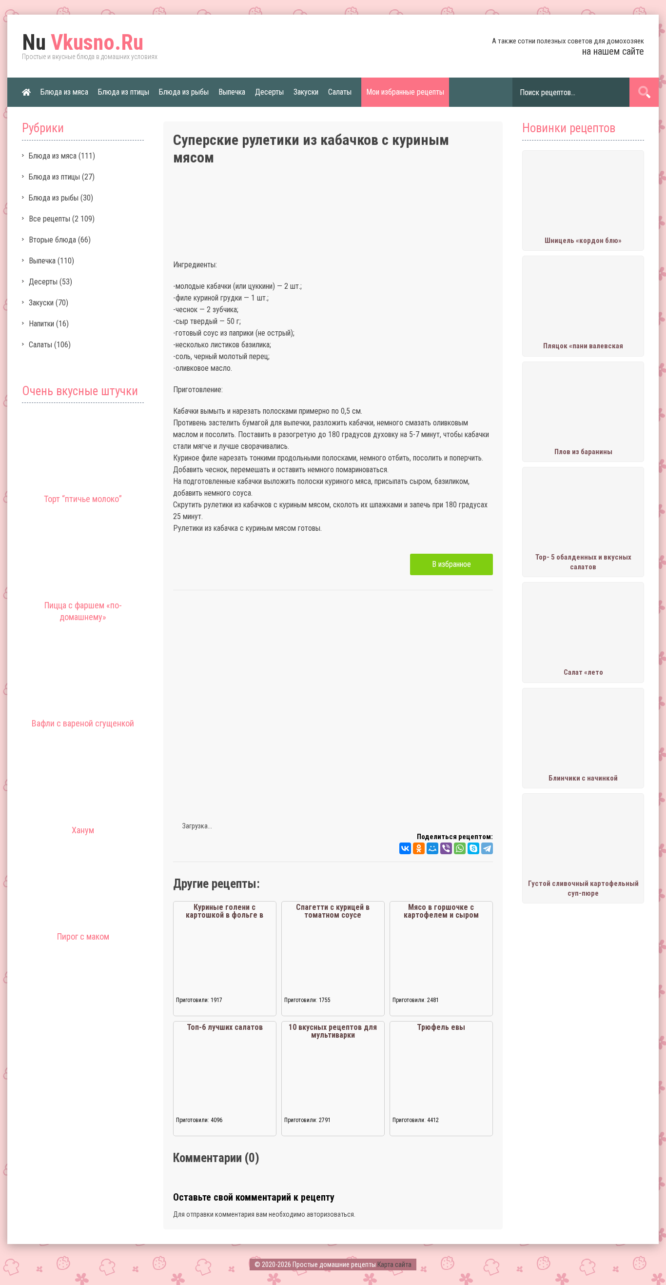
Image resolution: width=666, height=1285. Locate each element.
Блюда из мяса (64, 92)
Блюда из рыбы (184, 92)
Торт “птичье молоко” (83, 499)
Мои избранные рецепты (405, 92)
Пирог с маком (83, 936)
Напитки (41, 323)
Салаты (340, 92)
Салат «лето (583, 672)
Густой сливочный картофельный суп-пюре (583, 888)
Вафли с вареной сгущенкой (83, 723)
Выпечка (231, 92)
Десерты (269, 92)
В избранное (451, 564)
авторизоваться (330, 1214)
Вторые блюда (52, 239)
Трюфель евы (441, 1027)
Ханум (83, 830)
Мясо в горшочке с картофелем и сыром (441, 911)
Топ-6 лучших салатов (225, 1027)
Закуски (306, 92)
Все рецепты (49, 218)
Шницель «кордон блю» (583, 240)
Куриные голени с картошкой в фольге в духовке (224, 915)
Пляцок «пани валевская (583, 345)
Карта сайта (394, 1264)
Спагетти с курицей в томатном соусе (333, 911)
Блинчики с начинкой (583, 778)
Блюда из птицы (123, 92)
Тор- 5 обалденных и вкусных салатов (583, 562)
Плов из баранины (583, 451)
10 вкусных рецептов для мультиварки (333, 1031)
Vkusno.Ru (82, 42)
